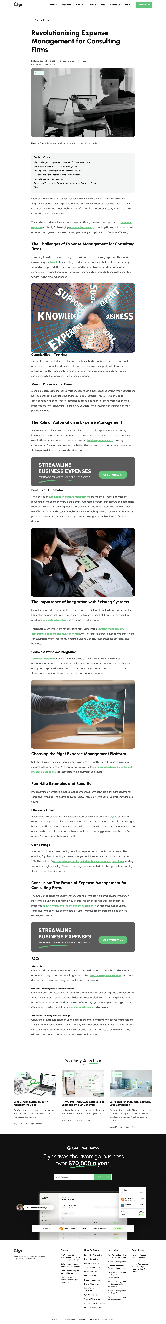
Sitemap (82, 1319)
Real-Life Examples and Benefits (48, 179)
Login (127, 4)
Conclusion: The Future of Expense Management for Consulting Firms (65, 183)
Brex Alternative (90, 1276)
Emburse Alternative (92, 1307)
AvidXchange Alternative (94, 1303)
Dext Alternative (91, 1259)
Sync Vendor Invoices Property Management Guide (31, 1103)
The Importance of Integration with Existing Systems (57, 170)
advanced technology (81, 227)
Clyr (112, 816)
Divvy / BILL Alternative (93, 1280)
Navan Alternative (91, 1284)
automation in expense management (69, 496)
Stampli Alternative (92, 1299)
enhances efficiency (82, 1007)
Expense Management (117, 1261)
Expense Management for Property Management (117, 1274)
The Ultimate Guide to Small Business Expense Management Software (70, 1257)
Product (53, 4)
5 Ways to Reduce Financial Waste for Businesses (139, 1257)
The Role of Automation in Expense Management (56, 166)
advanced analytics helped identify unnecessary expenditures (88, 861)
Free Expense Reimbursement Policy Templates (69, 1279)
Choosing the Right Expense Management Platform (57, 175)
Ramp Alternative (91, 1272)
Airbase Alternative (92, 1267)
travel (53, 262)
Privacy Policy (107, 1319)
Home (34, 143)
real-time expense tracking (105, 975)
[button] (83, 157)
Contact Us (115, 4)
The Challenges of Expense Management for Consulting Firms (62, 162)
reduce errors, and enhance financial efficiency (69, 905)
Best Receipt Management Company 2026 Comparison (130, 1103)
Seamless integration (43, 658)
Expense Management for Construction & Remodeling (117, 1283)
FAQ (36, 187)
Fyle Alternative (90, 1295)
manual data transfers (53, 619)
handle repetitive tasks (100, 440)
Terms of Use (94, 1319)
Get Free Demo (103, 1177)
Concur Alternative (91, 1263)
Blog (103, 4)
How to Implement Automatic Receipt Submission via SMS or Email (83, 1103)
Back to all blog (42, 20)
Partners (92, 4)
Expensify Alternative (93, 1255)
